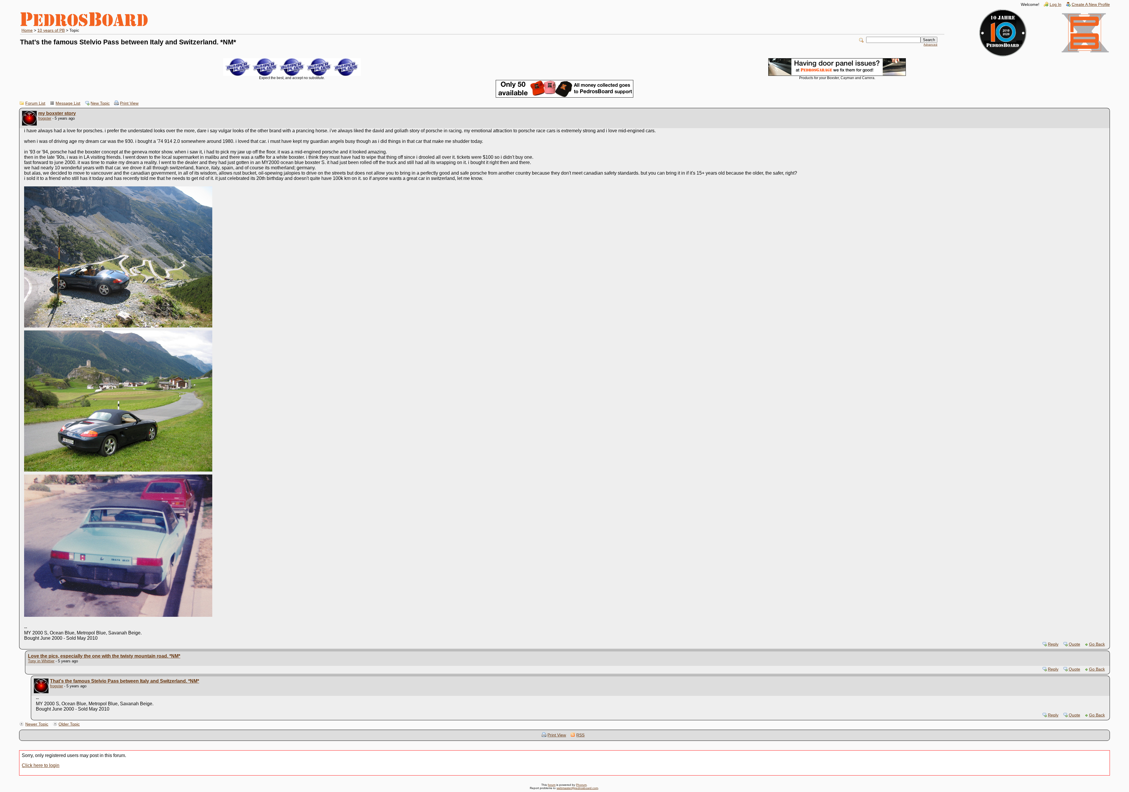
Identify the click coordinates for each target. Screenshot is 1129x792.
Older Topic (69, 724)
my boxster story (57, 113)
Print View (129, 103)
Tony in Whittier (41, 661)
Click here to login (40, 765)
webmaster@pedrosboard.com (577, 788)
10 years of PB (51, 30)
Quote (1074, 644)
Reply (1053, 644)
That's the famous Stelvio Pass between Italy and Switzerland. (124, 681)
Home (27, 30)
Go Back (1097, 644)
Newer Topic (36, 724)
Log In (1055, 4)
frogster (44, 118)
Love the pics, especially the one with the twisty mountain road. (104, 656)
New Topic (100, 103)
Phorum (581, 784)
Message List (68, 103)
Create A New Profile (1091, 4)
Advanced (930, 44)
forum (551, 784)
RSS (580, 735)
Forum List (35, 103)
